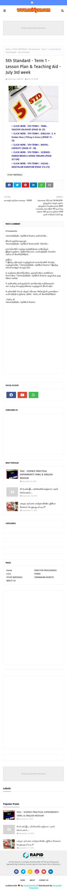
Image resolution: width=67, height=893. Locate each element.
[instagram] (37, 871)
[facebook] (32, 2)
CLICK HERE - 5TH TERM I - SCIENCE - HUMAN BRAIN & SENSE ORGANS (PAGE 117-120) (32, 156)
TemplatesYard (30, 885)
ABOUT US (11, 580)
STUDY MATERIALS (19, 49)
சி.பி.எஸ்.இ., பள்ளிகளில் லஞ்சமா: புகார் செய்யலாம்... (39, 491)
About (32, 880)
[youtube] (22, 395)
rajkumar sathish (15, 79)
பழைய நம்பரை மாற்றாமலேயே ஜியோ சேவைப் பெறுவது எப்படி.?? (38, 505)
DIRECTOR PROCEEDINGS (45, 570)
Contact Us (43, 880)
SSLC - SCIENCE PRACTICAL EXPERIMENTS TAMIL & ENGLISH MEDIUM (36, 474)
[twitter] (23, 871)
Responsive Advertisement (33, 28)
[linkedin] (50, 871)
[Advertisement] (33, 627)
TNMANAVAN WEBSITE (44, 577)
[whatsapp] (33, 395)
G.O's (8, 574)
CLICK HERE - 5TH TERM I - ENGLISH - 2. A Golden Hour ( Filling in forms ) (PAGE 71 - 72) (33, 137)
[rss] (30, 871)
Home (8, 49)
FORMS (37, 574)
